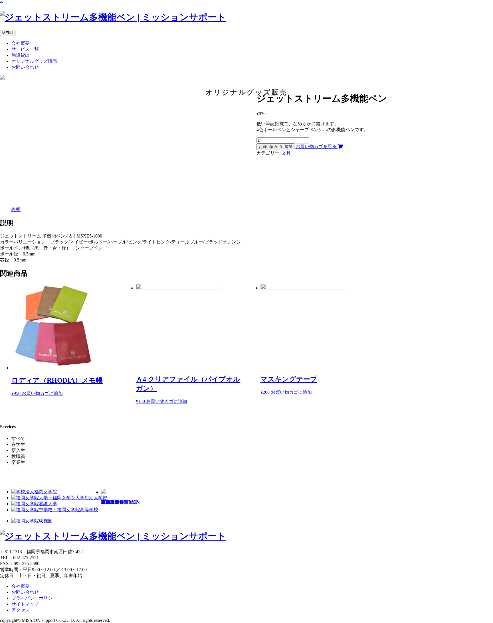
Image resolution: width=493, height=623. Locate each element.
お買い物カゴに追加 (275, 147)
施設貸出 (20, 55)
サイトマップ (25, 604)
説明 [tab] (16, 209)
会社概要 (20, 43)
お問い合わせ (25, 67)
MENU (7, 33)
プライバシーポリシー (34, 598)
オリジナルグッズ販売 (34, 61)
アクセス (20, 610)
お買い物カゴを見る (317, 146)
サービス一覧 (25, 49)
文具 (286, 153)
